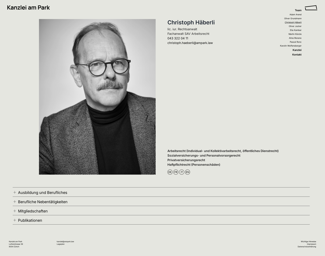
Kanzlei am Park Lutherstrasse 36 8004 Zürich (16, 244)
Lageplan (60, 244)
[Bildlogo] (311, 6)
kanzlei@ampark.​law (65, 241)
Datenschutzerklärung (307, 246)
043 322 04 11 (177, 38)
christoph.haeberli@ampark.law (190, 43)
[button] (161, 192)
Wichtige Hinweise (308, 241)
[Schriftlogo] (28, 6)
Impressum (311, 244)
